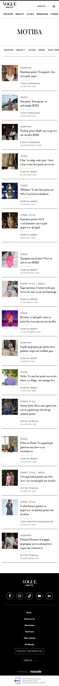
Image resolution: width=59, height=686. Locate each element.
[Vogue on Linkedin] (49, 595)
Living (32, 50)
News (42, 50)
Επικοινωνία (29, 619)
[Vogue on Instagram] (20, 595)
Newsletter (29, 625)
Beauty (20, 50)
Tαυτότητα (29, 632)
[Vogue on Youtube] (39, 595)
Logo (29, 584)
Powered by (23, 672)
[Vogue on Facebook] (10, 595)
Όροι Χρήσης (29, 638)
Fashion (8, 50)
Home (28, 613)
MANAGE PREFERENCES (30, 651)
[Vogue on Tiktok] (30, 595)
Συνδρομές (29, 644)
